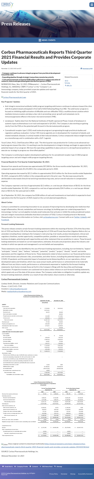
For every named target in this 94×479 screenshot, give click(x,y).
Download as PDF (88, 68)
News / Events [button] (48, 40)
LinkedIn (83, 217)
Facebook (5, 220)
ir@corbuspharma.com (18, 289)
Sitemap (58, 466)
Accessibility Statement (85, 474)
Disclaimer (64, 474)
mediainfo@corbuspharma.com (19, 291)
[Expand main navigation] (91, 4)
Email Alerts (7, 466)
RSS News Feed (46, 466)
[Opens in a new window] (13, 97)
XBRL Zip (69, 85)
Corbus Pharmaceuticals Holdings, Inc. (17, 473)
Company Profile (21, 466)
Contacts (34, 466)
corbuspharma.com (50, 217)
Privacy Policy (53, 474)
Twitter (77, 217)
